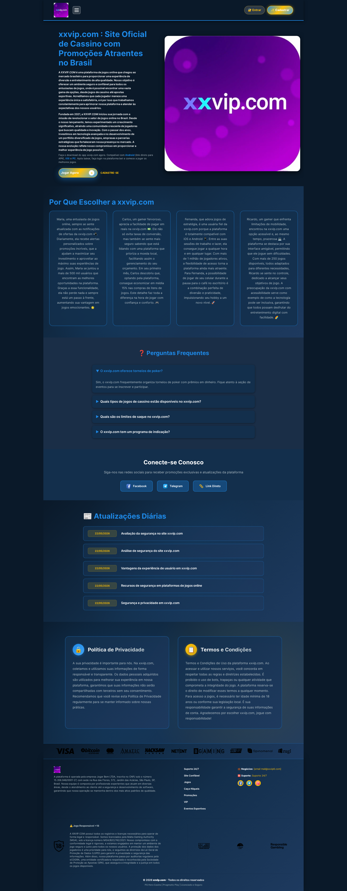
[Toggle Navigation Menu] (77, 10)
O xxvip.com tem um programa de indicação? (133, 432)
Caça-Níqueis (191, 788)
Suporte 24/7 (191, 768)
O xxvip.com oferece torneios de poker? (129, 371)
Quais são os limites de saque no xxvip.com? (133, 417)
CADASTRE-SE (109, 172)
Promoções (190, 795)
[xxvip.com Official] (61, 10)
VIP (186, 801)
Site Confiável (192, 775)
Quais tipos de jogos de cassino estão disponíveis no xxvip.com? (148, 401)
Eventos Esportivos (195, 808)
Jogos (187, 782)
